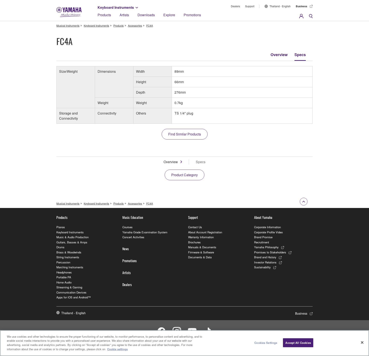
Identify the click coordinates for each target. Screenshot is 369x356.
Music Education (132, 217)
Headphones (64, 272)
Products (104, 14)
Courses (127, 227)
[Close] (362, 342)
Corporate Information (267, 227)
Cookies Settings (265, 343)
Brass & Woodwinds (68, 252)
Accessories (135, 25)
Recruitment (261, 242)
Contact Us (195, 227)
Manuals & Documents (202, 247)
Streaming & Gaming (69, 287)
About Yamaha (263, 217)
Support (249, 6)
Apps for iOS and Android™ (73, 297)
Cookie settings (117, 349)
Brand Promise (263, 237)
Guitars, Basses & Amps (71, 242)
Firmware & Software (201, 252)
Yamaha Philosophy (266, 247)
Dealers (235, 6)
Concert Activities (133, 237)
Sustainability (262, 267)
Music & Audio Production (72, 237)
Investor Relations (265, 262)
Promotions (192, 14)
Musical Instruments (67, 25)
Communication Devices (71, 292)
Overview (279, 54)
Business (301, 6)
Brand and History (265, 257)
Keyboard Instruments (116, 7)
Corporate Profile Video (268, 232)
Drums (60, 247)
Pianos (60, 227)
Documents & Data (200, 257)
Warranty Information (201, 237)
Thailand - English (280, 6)
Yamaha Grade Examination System (144, 232)
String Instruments (67, 257)
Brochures (194, 242)
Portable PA (63, 277)
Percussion (63, 262)
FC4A (149, 25)
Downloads (146, 14)
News (125, 248)
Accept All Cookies (298, 343)
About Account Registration (205, 232)
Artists (124, 14)
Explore (169, 14)
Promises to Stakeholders (270, 252)
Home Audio (64, 282)
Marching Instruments (69, 267)
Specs (300, 54)
